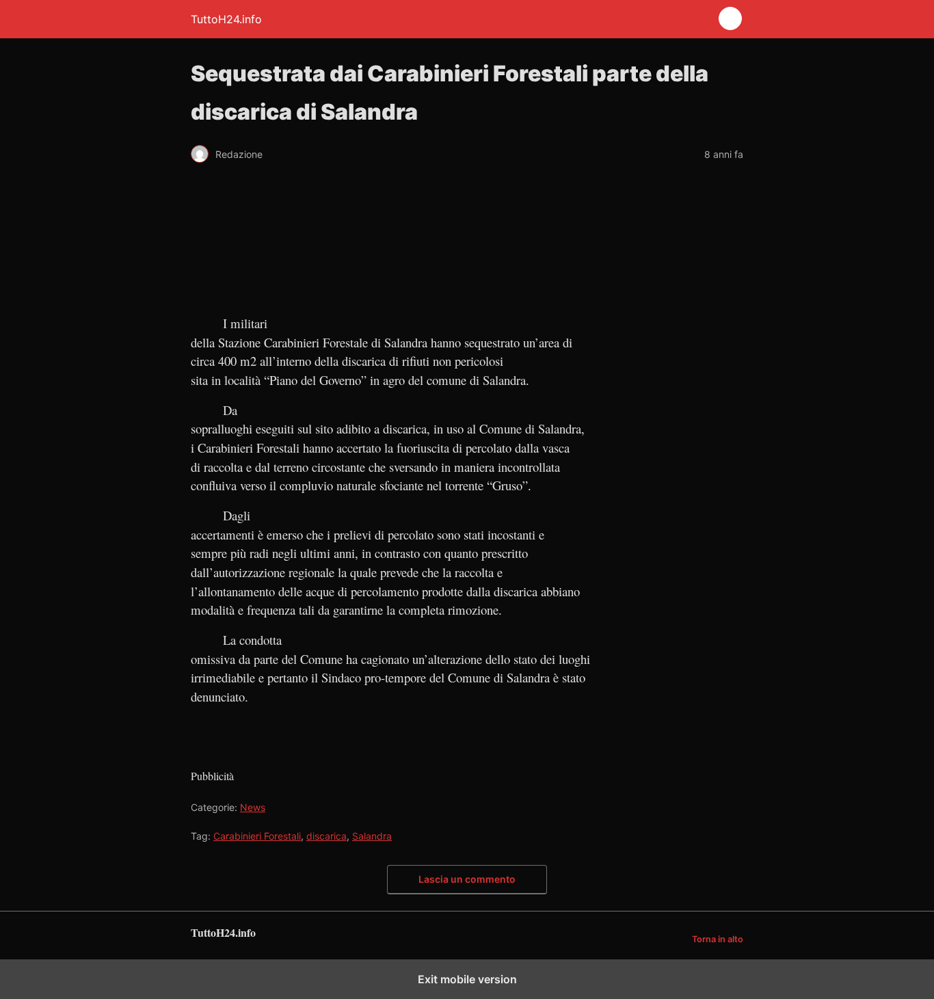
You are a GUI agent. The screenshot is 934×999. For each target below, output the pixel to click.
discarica (326, 836)
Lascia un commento (467, 879)
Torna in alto (717, 939)
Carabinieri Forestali (257, 836)
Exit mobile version (467, 979)
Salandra (372, 836)
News (252, 807)
